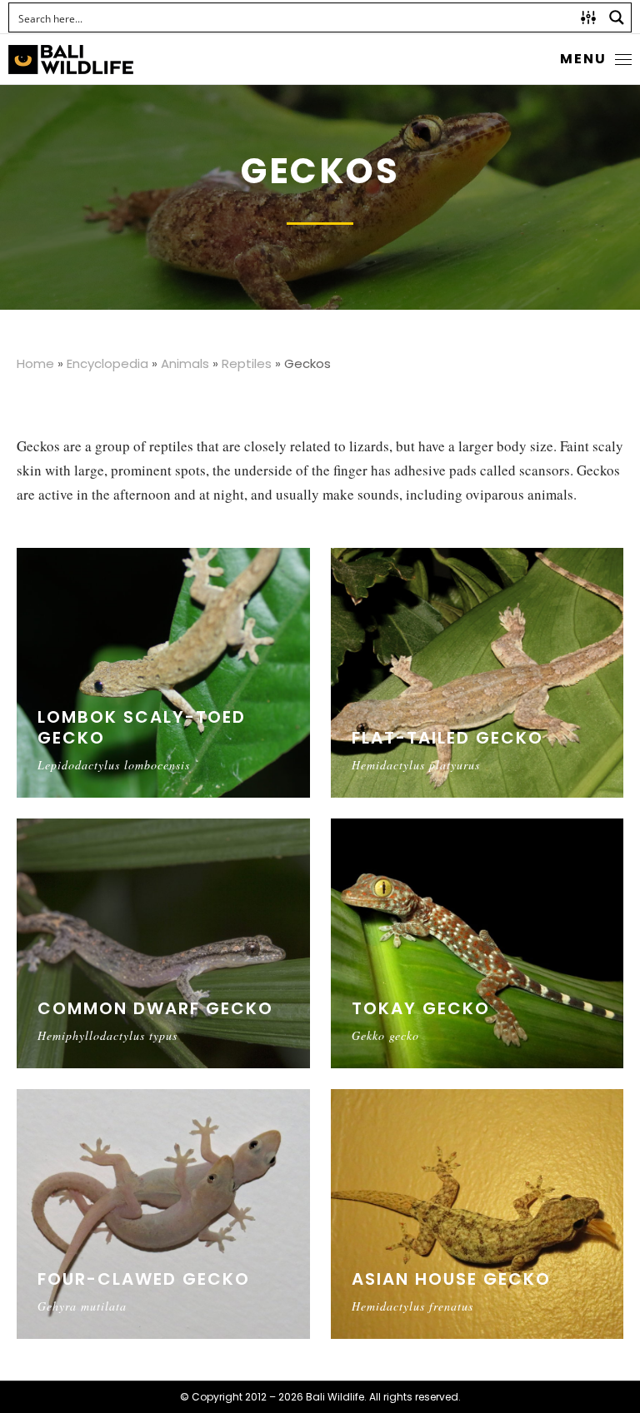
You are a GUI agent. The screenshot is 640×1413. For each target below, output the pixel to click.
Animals (185, 363)
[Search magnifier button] (616, 17)
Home (35, 363)
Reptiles (247, 363)
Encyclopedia (107, 363)
